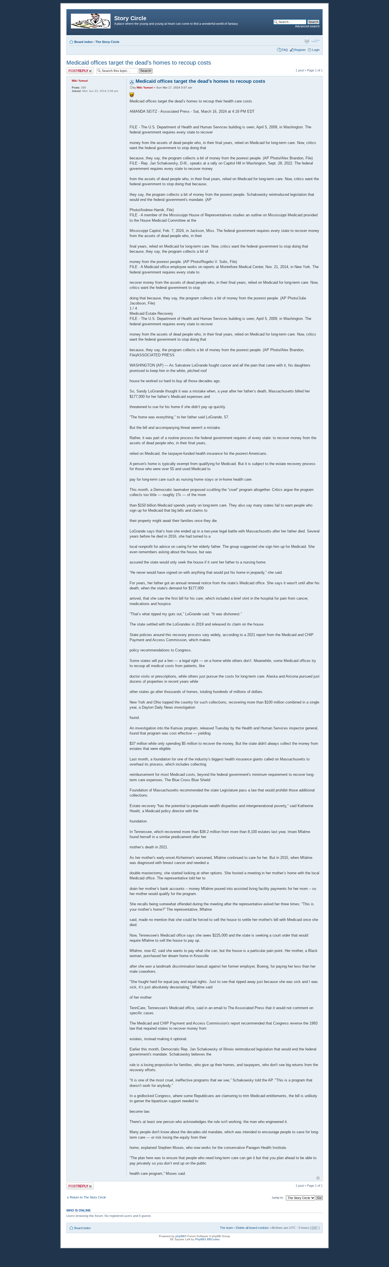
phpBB (180, 1236)
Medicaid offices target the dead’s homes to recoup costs (138, 62)
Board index (83, 42)
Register (300, 50)
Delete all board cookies (252, 1227)
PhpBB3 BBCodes (207, 1239)
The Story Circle (107, 42)
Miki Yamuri (145, 87)
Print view (307, 40)
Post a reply (74, 69)
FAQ (285, 50)
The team (226, 1227)
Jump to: (278, 1197)
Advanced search (307, 26)
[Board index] (91, 20)
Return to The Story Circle (88, 1197)
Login (316, 50)
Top (318, 1178)
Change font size (315, 40)
